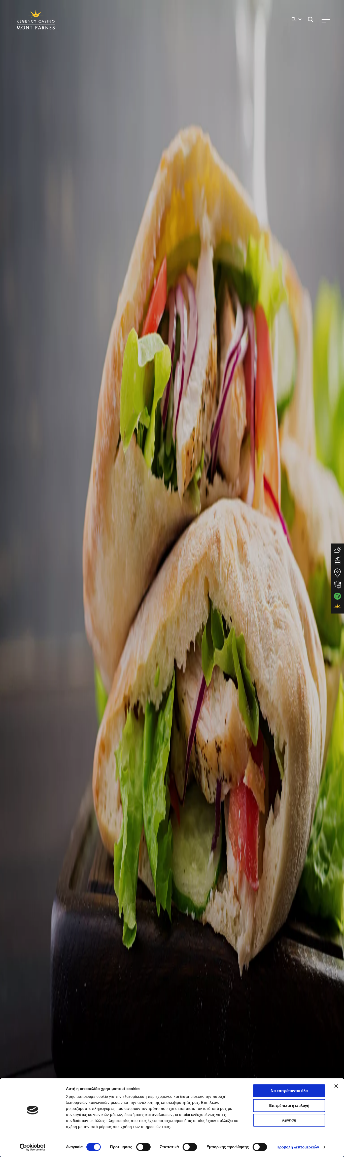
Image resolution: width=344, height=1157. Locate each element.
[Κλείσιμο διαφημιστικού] (336, 1086)
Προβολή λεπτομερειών (298, 1147)
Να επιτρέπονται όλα (289, 1090)
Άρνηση (289, 1120)
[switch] (143, 1147)
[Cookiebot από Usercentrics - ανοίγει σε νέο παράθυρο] (33, 1147)
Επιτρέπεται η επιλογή (289, 1105)
